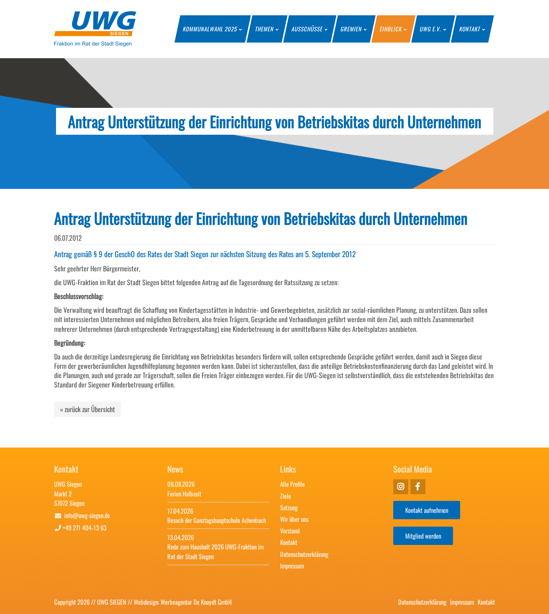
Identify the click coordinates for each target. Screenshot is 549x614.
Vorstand (290, 530)
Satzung (289, 507)
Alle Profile (292, 484)
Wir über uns (294, 519)
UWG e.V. (431, 29)
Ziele (285, 496)
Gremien (351, 29)
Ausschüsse (307, 29)
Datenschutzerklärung (304, 554)
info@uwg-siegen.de (87, 515)
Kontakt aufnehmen (426, 510)
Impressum (292, 565)
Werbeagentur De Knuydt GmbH (196, 602)
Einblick (391, 29)
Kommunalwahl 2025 (210, 29)
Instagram (417, 486)
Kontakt (470, 29)
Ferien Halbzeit (184, 493)
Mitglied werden (423, 535)
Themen (264, 29)
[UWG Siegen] (95, 44)
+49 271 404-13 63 (84, 527)
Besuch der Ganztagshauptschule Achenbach (216, 520)
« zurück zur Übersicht (87, 409)
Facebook (400, 486)
